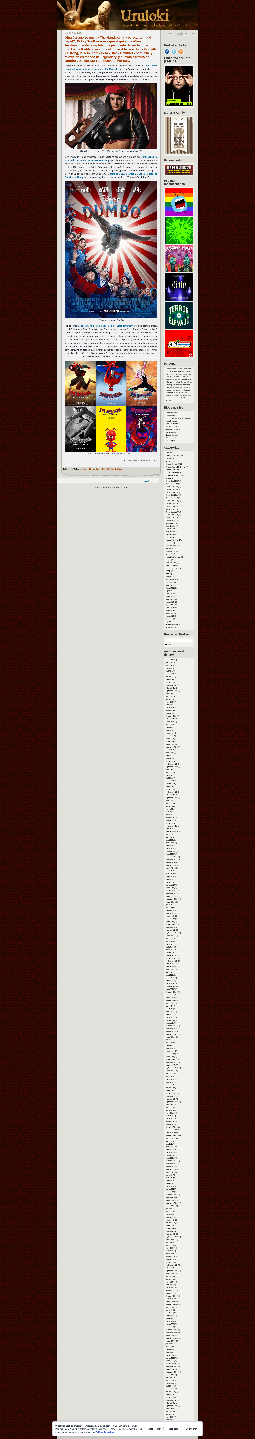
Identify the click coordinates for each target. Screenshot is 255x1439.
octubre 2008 (170, 1234)
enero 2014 (170, 1057)
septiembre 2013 (172, 1068)
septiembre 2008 (172, 1237)
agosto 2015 (170, 1003)
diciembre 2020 (171, 823)
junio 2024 (169, 724)
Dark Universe (171, 531)
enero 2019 (170, 888)
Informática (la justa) (173, 557)
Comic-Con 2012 (172, 498)
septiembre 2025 (172, 691)
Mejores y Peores (172, 568)
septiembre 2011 (171, 1135)
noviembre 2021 (171, 792)
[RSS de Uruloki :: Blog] (181, 54)
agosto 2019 (170, 868)
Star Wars (118, 469)
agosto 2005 (170, 1341)
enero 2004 (170, 1394)
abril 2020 (169, 845)
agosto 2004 (170, 1375)
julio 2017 (169, 938)
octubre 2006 (170, 1301)
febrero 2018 (170, 919)
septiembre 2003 (172, 1406)
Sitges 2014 (170, 596)
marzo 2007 (170, 1287)
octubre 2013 (170, 1065)
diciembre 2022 (171, 761)
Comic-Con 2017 (172, 512)
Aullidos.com (170, 415)
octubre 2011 (170, 1133)
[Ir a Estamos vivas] (179, 271)
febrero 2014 (170, 1054)
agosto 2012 (170, 1104)
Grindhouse (170, 551)
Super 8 (168, 622)
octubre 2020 (170, 829)
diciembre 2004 (171, 1363)
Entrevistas (170, 537)
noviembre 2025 (171, 685)
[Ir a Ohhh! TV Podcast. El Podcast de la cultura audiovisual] (179, 215)
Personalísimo (171, 579)
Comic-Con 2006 (172, 481)
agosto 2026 (170, 660)
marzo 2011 (170, 1152)
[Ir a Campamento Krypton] (179, 243)
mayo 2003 (170, 1417)
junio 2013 (169, 1076)
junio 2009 (169, 1211)
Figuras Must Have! (173, 540)
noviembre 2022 (171, 764)
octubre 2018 (170, 896)
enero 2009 (170, 1225)
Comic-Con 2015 (172, 506)
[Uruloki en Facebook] (167, 54)
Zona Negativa (171, 441)
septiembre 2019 (172, 865)
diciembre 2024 (171, 716)
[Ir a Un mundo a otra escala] (179, 174)
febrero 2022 (170, 784)
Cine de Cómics (88, 469)
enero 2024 (170, 739)
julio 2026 (169, 663)
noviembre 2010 (171, 1163)
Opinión (168, 577)
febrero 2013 (170, 1088)
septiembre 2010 (172, 1169)
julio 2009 (169, 1209)
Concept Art (170, 520)
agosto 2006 (170, 1307)
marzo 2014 (170, 1051)
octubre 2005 (170, 1335)
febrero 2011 (170, 1155)
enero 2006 (170, 1327)
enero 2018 (170, 922)
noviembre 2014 (171, 1028)
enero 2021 (170, 820)
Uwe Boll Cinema (172, 624)
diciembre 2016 (171, 958)
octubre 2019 (170, 862)
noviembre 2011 (171, 1130)
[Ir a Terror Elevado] (179, 328)
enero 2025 (170, 713)
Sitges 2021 (170, 616)
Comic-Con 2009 (172, 489)
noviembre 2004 (171, 1366)
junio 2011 (169, 1144)
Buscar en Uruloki (176, 634)
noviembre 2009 (171, 1197)
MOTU (168, 571)
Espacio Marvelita (172, 426)
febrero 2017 (170, 952)
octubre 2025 (170, 688)
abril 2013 (169, 1082)
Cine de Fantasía (172, 470)
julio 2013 (169, 1073)
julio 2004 (169, 1378)
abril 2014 (169, 1048)
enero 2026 (170, 679)
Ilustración (169, 554)
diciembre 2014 (171, 1026)
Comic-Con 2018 (172, 515)
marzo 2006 (170, 1321)
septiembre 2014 (172, 1034)
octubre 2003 (170, 1403)
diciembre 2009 (171, 1195)
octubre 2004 (170, 1369)
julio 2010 (169, 1175)
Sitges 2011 (170, 588)
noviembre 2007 (171, 1265)
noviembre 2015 (171, 995)
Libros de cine (171, 563)
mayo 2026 (170, 668)
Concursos (170, 523)
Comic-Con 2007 (172, 484)
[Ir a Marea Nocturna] (179, 300)
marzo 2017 (170, 950)
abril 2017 (169, 947)
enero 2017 (170, 955)
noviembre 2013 (171, 1062)
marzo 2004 (170, 1389)
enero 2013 (170, 1090)
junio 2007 (169, 1279)
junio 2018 (169, 907)
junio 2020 (169, 840)
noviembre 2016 (171, 961)
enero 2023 (170, 758)
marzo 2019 (170, 882)
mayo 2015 (170, 1012)
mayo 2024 (170, 727)
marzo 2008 (170, 1254)
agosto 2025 (170, 693)
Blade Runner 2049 (172, 455)
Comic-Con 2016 (172, 509)
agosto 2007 (170, 1273)
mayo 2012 (170, 1113)
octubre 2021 (170, 795)
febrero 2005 (170, 1358)
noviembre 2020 (171, 826)
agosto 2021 (170, 800)
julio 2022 (169, 772)
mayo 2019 (170, 876)
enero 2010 (170, 1192)
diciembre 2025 (171, 682)
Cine (167, 461)
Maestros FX (170, 565)
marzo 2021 (170, 815)
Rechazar (173, 1428)
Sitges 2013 (170, 593)
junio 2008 (169, 1245)
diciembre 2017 (171, 924)
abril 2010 (169, 1183)
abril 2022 (169, 778)
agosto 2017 (170, 936)
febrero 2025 (170, 710)
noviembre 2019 (171, 860)
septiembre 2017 (172, 933)
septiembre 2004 (172, 1372)
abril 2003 (169, 1420)
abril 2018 (169, 913)
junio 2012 (169, 1110)
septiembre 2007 (172, 1271)
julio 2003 (169, 1411)
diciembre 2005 (171, 1330)
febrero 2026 (170, 677)
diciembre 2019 (171, 857)
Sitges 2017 (170, 605)
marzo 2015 (170, 1017)
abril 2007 (169, 1285)
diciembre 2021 (171, 789)
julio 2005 (169, 1344)
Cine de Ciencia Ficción (105, 469)
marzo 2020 (170, 848)
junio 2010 (169, 1178)
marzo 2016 (170, 983)
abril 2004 (169, 1386)
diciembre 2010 (171, 1161)
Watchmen (169, 627)
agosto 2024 (170, 722)
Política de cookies (104, 1432)
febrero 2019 (170, 885)
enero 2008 (170, 1259)
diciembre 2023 (171, 741)
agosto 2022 (170, 769)
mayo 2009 (170, 1214)
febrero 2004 (170, 1392)
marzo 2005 (170, 1355)
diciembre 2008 (171, 1228)
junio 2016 (169, 975)
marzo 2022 (170, 781)
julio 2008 (169, 1242)
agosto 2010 (170, 1172)
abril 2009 (169, 1217)
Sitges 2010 (170, 585)
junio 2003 (169, 1414)
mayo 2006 (170, 1316)
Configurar (191, 1428)
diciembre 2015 (171, 992)
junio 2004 (169, 1380)
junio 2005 (169, 1346)
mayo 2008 (170, 1248)
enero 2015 (170, 1023)
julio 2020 (169, 837)
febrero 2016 (170, 986)
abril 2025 (169, 705)
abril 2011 (169, 1149)
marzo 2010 (170, 1186)
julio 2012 (169, 1107)
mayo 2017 (170, 944)
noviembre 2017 (171, 927)
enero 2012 (170, 1124)
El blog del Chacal (172, 424)
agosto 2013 (170, 1071)
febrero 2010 (170, 1189)
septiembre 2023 (172, 747)
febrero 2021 (170, 817)
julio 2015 (169, 1006)
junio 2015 (169, 1009)
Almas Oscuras (171, 413)
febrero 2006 (170, 1324)
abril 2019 (169, 879)
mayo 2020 (170, 843)
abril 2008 (169, 1251)
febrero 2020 (170, 851)
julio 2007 (169, 1276)
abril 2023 (169, 755)
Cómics (168, 458)
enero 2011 (170, 1158)
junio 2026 (169, 665)
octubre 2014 (170, 1031)
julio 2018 (169, 905)
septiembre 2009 (172, 1203)
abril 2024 (169, 730)
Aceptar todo (155, 1428)
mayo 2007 (170, 1282)
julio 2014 (169, 1040)
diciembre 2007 (171, 1262)
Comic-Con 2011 (172, 495)
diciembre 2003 (171, 1397)
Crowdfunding (170, 526)
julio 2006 (169, 1310)
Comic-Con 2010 (172, 492)
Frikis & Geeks (171, 546)
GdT (167, 548)
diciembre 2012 (171, 1093)
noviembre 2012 (171, 1096)
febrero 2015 (170, 1020)
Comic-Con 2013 (172, 501)
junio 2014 (169, 1042)
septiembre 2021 (172, 798)
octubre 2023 (170, 744)
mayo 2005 (170, 1349)
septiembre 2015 (172, 1000)
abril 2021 (169, 812)
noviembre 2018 (171, 893)
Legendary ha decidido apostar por (105, 326)
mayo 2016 (170, 978)
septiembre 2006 (172, 1304)
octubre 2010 (170, 1166)
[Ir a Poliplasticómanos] (179, 356)
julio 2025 (169, 696)
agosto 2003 (170, 1408)
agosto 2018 (170, 902)
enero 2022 (170, 786)
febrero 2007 (170, 1290)
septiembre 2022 (172, 767)
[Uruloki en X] (174, 54)
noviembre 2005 (171, 1332)
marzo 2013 (170, 1085)
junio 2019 (169, 874)
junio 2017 (169, 941)
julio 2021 (169, 803)
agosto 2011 (170, 1138)
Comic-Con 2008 (172, 487)
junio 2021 (169, 806)
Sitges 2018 (170, 607)
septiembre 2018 (172, 899)
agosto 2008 (170, 1240)
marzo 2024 (170, 733)
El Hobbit (169, 534)
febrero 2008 (170, 1256)
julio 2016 (169, 972)
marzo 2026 (170, 674)
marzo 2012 (170, 1119)
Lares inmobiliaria (172, 432)
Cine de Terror (171, 472)
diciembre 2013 (171, 1059)
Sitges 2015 (170, 599)
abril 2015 (169, 1014)
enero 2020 (170, 854)
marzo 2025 (170, 707)
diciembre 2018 (171, 890)
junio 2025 (169, 699)
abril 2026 (169, 671)
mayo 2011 (169, 1147)
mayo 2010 (170, 1180)
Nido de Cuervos (172, 435)
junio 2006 (169, 1313)
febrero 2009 (170, 1223)
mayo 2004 (170, 1383)
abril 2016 (169, 981)
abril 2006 (169, 1318)
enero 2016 (170, 989)
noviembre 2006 (171, 1299)
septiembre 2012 (172, 1102)
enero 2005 (170, 1361)
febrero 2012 (170, 1121)
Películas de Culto (172, 438)
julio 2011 (169, 1141)
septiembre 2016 (172, 966)
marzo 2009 (170, 1220)
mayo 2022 (170, 775)
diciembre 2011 (171, 1127)
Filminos (168, 543)
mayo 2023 (170, 753)
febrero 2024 (170, 736)
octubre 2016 (170, 964)
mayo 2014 (170, 1045)
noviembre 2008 (171, 1231)
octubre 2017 (170, 930)
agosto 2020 (170, 834)
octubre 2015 (170, 998)
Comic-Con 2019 (172, 517)
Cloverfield (169, 478)
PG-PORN (169, 582)
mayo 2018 (170, 910)
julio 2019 (169, 871)
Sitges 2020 (170, 613)
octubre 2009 (170, 1200)
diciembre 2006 (171, 1296)
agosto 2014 (170, 1037)
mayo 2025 (170, 702)
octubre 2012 (170, 1099)
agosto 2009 (170, 1206)
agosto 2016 (170, 969)
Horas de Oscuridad (173, 429)
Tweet (146, 481)
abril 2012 (169, 1116)
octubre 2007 (170, 1268)
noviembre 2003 (171, 1400)
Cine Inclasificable (172, 475)
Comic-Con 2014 (172, 503)
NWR (167, 574)
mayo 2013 (170, 1079)
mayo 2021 (170, 809)
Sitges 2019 (170, 610)
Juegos (168, 560)
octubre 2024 (170, 719)
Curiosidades (170, 529)
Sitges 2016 (170, 602)
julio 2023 (169, 750)
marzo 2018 (170, 916)
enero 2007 (170, 1293)
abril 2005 (169, 1352)
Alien (167, 453)
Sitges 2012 (170, 591)
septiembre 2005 (172, 1338)
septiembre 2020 (172, 831)
